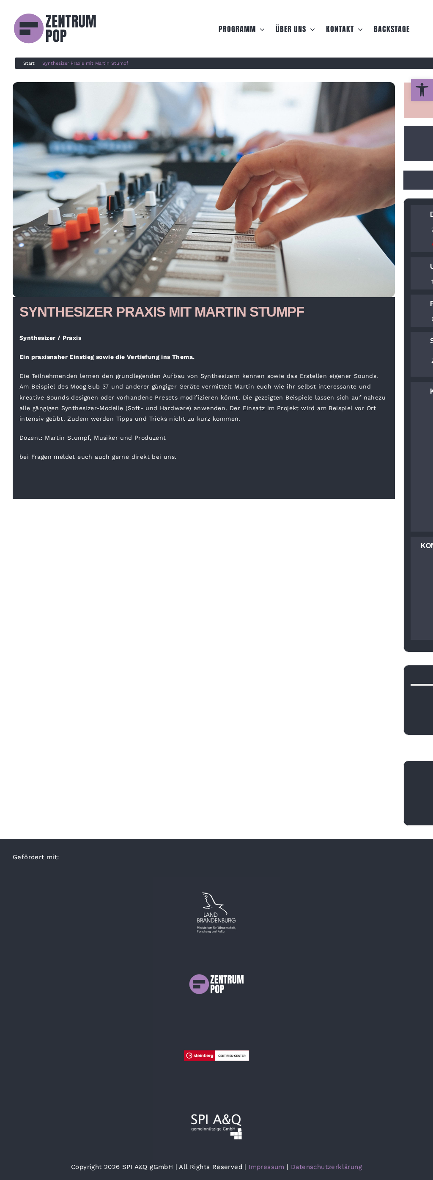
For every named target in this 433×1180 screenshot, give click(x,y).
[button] (422, 90)
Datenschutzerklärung (326, 1167)
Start (29, 63)
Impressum (267, 1167)
